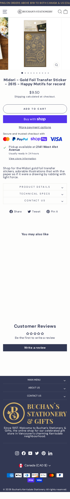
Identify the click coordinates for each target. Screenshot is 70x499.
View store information (22, 158)
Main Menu (34, 379)
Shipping (20, 96)
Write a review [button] (35, 348)
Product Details (35, 186)
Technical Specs (35, 193)
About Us (34, 387)
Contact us (35, 200)
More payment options (35, 127)
